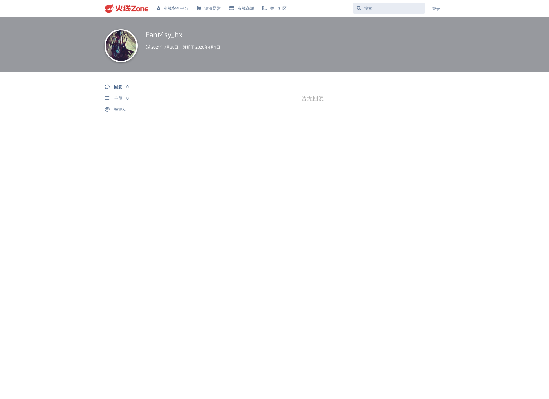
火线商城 (246, 8)
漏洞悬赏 (212, 8)
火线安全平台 (176, 8)
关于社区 (278, 8)
